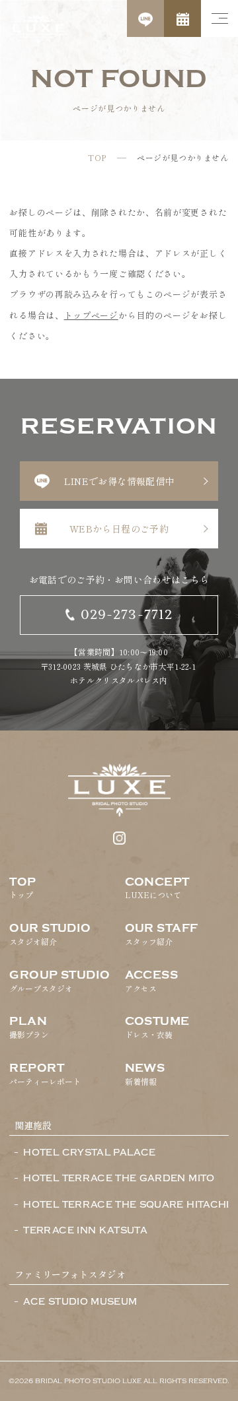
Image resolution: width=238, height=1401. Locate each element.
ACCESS (151, 981)
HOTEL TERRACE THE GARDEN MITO (118, 1178)
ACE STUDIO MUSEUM (80, 1302)
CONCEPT (157, 888)
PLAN (29, 1027)
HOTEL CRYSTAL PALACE (89, 1152)
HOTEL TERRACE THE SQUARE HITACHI (126, 1205)
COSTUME (157, 1027)
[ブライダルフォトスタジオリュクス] (38, 30)
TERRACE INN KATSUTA (85, 1230)
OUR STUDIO (50, 934)
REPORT (45, 1074)
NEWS (145, 1074)
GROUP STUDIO (59, 981)
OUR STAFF (161, 934)
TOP (97, 157)
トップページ (91, 315)
